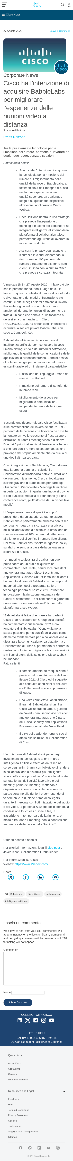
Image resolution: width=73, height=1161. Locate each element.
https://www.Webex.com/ (31, 864)
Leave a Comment (60, 31)
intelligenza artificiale (16, 901)
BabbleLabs (16, 894)
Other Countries (52, 1041)
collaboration (53, 894)
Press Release (14, 137)
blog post (54, 847)
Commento (10, 949)
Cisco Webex (35, 894)
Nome (7, 992)
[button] (13, 15)
